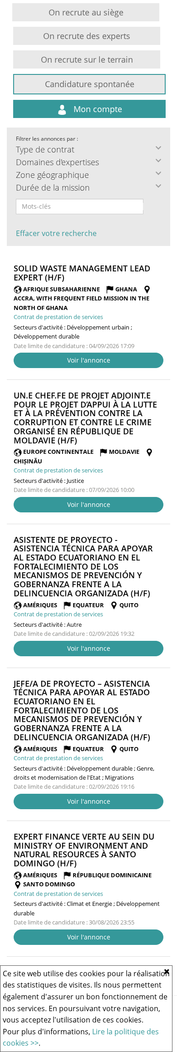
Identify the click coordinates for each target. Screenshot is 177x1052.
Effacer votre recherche (56, 233)
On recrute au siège (86, 12)
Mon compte (96, 108)
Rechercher (149, 206)
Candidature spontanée (89, 84)
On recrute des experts (86, 35)
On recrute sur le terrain (87, 59)
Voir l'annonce (88, 360)
